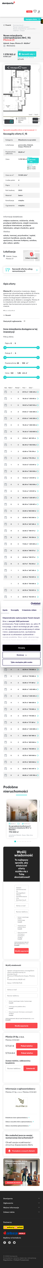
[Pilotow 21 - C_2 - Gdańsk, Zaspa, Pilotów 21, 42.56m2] (38, 531)
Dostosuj (20, 655)
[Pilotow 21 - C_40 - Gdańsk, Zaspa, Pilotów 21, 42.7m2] (38, 716)
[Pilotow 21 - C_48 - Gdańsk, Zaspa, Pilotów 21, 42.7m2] (38, 755)
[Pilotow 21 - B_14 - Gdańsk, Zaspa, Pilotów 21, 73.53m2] (38, 491)
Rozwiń (8, 315)
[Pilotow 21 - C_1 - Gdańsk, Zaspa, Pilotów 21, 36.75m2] (38, 524)
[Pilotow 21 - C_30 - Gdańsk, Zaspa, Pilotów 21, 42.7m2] (38, 669)
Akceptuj (21, 648)
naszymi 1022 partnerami (19, 621)
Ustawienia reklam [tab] (29, 610)
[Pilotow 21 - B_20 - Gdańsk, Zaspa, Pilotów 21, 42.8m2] (38, 511)
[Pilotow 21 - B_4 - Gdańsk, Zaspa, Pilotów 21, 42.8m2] (38, 451)
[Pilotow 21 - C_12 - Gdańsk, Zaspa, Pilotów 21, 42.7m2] (38, 590)
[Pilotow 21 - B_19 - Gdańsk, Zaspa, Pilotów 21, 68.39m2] (38, 504)
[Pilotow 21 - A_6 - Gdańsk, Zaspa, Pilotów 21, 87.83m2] (38, 412)
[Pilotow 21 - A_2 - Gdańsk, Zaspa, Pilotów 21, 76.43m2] (38, 398)
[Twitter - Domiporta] (14, 1242)
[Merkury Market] (13, 1227)
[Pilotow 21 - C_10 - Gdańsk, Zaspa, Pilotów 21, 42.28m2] (38, 584)
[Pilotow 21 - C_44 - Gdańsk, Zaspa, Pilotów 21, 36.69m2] (38, 736)
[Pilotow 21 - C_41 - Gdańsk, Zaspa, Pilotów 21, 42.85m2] (38, 722)
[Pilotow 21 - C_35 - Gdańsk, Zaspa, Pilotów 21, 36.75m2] (38, 703)
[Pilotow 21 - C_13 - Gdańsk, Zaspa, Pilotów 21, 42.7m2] (38, 597)
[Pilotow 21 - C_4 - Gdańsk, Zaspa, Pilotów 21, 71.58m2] (38, 544)
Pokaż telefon (27, 1046)
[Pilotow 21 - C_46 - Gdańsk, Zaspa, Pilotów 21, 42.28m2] (38, 749)
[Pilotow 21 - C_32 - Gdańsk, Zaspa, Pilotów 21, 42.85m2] (38, 683)
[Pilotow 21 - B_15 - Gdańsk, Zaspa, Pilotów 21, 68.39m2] (38, 498)
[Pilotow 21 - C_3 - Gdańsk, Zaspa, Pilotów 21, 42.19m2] (38, 537)
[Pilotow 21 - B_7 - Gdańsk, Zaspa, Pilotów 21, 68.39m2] (38, 471)
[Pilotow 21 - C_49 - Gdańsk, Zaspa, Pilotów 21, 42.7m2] (38, 762)
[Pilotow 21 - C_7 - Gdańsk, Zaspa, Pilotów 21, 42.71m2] (38, 564)
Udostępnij (14, 68)
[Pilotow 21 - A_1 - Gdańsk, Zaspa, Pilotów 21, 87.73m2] (38, 392)
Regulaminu (7, 1260)
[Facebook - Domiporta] (4, 1242)
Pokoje (7, 353)
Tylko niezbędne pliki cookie (21, 662)
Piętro (7, 343)
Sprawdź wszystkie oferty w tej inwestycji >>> (20, 130)
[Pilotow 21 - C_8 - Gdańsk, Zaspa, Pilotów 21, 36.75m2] (38, 570)
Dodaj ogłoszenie (29, 12)
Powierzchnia (10, 363)
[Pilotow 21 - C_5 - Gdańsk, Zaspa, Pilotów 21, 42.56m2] (38, 551)
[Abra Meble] (14, 1233)
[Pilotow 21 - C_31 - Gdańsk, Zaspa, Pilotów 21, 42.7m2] (38, 676)
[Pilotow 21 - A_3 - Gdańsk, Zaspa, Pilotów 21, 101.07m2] (38, 405)
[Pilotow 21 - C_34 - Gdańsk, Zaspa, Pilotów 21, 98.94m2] (38, 696)
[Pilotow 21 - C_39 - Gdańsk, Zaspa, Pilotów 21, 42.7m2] (38, 709)
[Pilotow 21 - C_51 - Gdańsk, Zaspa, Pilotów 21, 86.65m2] (38, 775)
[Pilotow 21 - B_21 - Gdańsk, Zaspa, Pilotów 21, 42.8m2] (38, 517)
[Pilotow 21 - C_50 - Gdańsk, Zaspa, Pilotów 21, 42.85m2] (38, 769)
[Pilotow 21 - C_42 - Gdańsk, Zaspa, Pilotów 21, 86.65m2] (38, 729)
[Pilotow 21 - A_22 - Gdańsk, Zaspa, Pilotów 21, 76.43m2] (38, 432)
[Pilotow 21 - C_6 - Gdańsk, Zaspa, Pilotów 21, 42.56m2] (38, 557)
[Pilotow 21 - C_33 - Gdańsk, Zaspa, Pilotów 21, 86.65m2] (38, 689)
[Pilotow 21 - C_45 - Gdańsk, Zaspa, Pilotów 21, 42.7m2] (38, 742)
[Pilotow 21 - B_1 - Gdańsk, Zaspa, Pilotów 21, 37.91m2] (38, 438)
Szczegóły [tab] (15, 610)
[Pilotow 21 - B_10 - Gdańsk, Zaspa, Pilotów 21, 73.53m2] (38, 478)
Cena (7, 373)
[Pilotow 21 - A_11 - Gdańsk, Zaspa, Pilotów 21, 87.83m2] (38, 418)
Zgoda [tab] (5, 610)
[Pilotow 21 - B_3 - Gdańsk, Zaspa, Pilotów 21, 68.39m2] (38, 445)
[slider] (5, 347)
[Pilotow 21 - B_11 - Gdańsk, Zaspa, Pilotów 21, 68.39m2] (38, 484)
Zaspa (20, 147)
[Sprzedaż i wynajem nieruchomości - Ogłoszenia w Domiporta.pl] (8, 3)
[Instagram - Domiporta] (9, 1242)
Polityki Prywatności (21, 1260)
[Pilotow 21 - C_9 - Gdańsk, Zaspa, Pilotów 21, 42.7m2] (38, 577)
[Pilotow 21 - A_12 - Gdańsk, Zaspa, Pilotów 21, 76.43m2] (38, 425)
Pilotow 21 (8, 40)
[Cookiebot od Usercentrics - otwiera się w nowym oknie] (30, 603)
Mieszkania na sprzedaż (27, 140)
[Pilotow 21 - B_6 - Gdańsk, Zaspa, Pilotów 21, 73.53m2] (38, 465)
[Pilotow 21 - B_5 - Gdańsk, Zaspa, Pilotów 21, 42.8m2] (38, 458)
